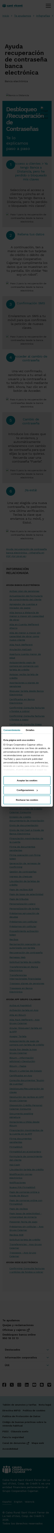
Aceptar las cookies (27, 780)
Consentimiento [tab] (11, 730)
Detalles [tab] (30, 730)
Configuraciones (25, 790)
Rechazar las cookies (27, 800)
